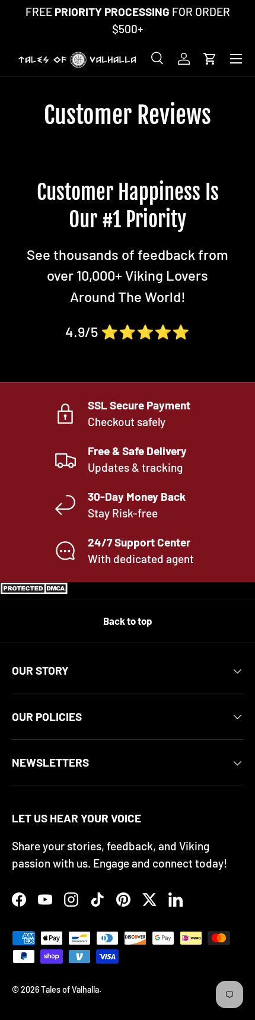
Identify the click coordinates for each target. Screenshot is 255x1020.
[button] (210, 59)
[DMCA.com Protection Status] (35, 590)
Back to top (127, 621)
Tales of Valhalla (70, 989)
